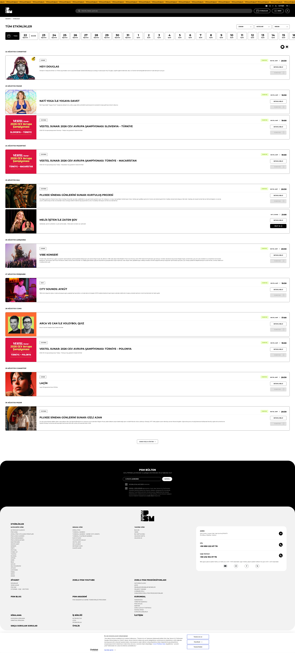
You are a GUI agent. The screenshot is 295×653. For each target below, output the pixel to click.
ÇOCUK (13, 564)
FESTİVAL (14, 550)
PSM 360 (13, 587)
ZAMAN (240, 26)
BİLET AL (277, 226)
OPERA (13, 558)
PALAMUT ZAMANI (140, 589)
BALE (12, 562)
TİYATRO (13, 554)
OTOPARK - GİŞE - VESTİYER (20, 589)
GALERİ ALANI (77, 548)
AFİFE (136, 585)
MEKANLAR (14, 583)
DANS (12, 560)
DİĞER (13, 576)
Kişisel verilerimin (135, 488)
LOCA (74, 620)
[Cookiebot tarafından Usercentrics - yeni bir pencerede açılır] (94, 650)
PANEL (13, 572)
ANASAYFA (8, 18)
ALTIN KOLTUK (77, 618)
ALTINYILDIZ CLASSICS (18, 530)
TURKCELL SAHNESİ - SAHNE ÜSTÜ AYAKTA (86, 534)
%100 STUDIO (77, 538)
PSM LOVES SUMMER (17, 536)
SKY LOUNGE (77, 544)
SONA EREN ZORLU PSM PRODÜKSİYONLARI (148, 593)
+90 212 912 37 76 (208, 557)
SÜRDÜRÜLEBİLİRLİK (141, 612)
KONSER (13, 546)
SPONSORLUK (77, 622)
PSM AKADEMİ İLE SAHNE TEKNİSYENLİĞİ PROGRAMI (89, 600)
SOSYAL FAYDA (139, 610)
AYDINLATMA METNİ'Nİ (136, 484)
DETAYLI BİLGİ (278, 67)
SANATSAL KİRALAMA (17, 620)
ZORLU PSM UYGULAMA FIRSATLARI (22, 534)
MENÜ (279, 11)
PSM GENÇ (14, 532)
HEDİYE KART (15, 544)
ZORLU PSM (76, 530)
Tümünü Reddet (198, 647)
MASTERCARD (15, 542)
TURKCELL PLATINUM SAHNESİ (82, 536)
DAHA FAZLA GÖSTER (146, 441)
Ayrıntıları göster (108, 650)
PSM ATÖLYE (138, 604)
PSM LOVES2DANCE (17, 538)
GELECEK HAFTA (139, 536)
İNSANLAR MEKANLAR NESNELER (144, 587)
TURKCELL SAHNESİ (79, 532)
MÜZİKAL (14, 556)
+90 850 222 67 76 (209, 546)
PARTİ (13, 548)
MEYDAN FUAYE (78, 546)
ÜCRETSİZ (264, 60)
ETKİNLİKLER (264, 11)
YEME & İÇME (15, 585)
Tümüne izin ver (198, 636)
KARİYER (137, 606)
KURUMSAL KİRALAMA (18, 618)
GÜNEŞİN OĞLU (139, 591)
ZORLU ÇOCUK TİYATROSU (142, 608)
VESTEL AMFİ (77, 542)
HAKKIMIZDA (138, 600)
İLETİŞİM (281, 6)
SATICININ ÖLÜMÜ (140, 583)
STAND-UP (14, 552)
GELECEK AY (138, 538)
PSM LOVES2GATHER (17, 540)
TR (287, 6)
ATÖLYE (13, 568)
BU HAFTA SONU (139, 534)
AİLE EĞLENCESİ (16, 566)
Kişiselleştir (197, 641)
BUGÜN (136, 530)
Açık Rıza (150, 495)
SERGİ (13, 574)
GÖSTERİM (14, 570)
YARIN (136, 532)
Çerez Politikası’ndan (159, 644)
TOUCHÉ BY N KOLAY (79, 540)
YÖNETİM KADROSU (140, 602)
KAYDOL (167, 479)
